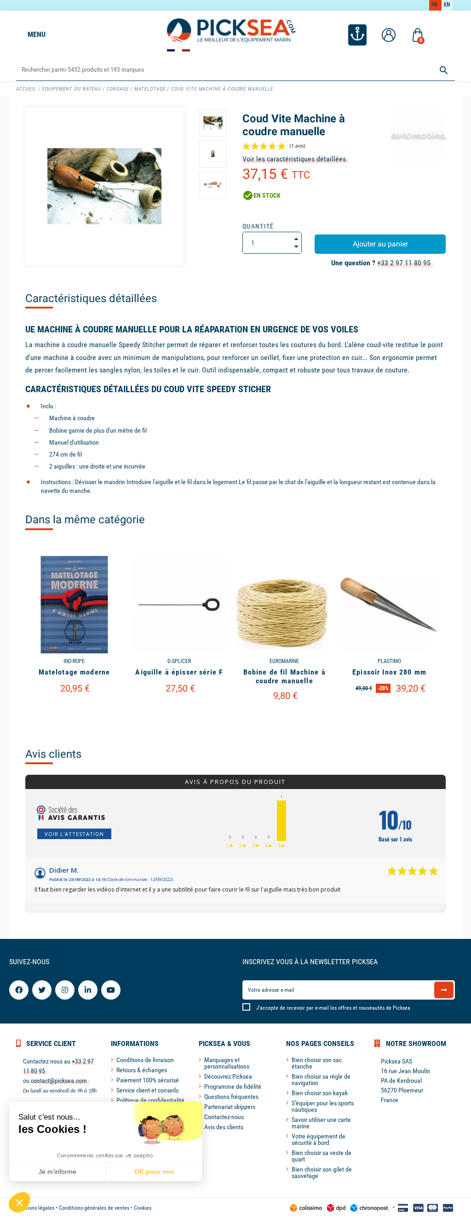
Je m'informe (57, 1171)
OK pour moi (154, 1171)
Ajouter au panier (380, 244)
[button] (19, 1202)
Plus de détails (74, 710)
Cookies (142, 1208)
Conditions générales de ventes (94, 1208)
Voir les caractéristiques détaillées (294, 158)
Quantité (258, 226)
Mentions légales (35, 1208)
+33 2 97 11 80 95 (404, 262)
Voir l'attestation (74, 833)
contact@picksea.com (59, 1080)
